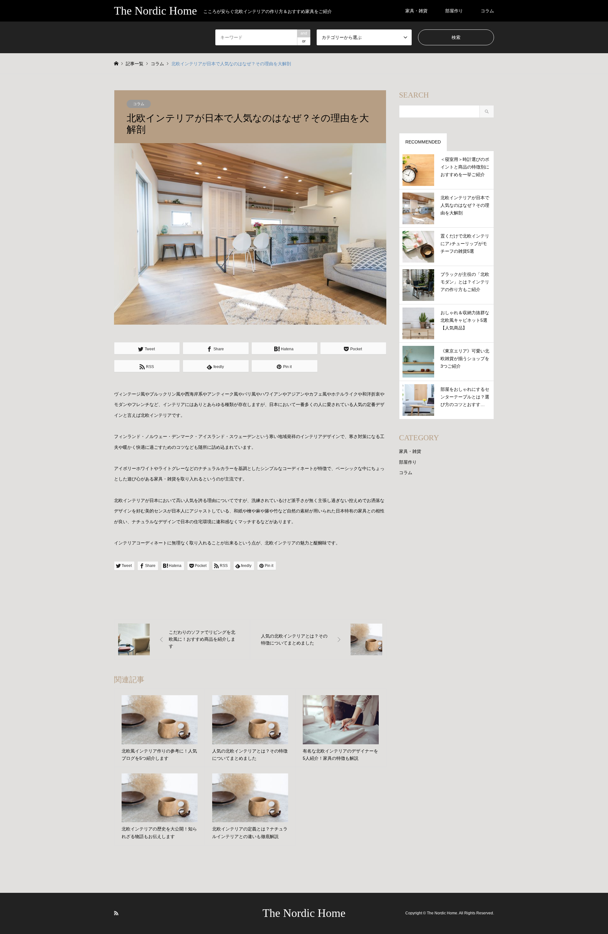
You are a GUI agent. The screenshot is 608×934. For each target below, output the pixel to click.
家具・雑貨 (416, 10)
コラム (487, 10)
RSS (116, 913)
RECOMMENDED (423, 141)
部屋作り (454, 10)
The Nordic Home (304, 913)
